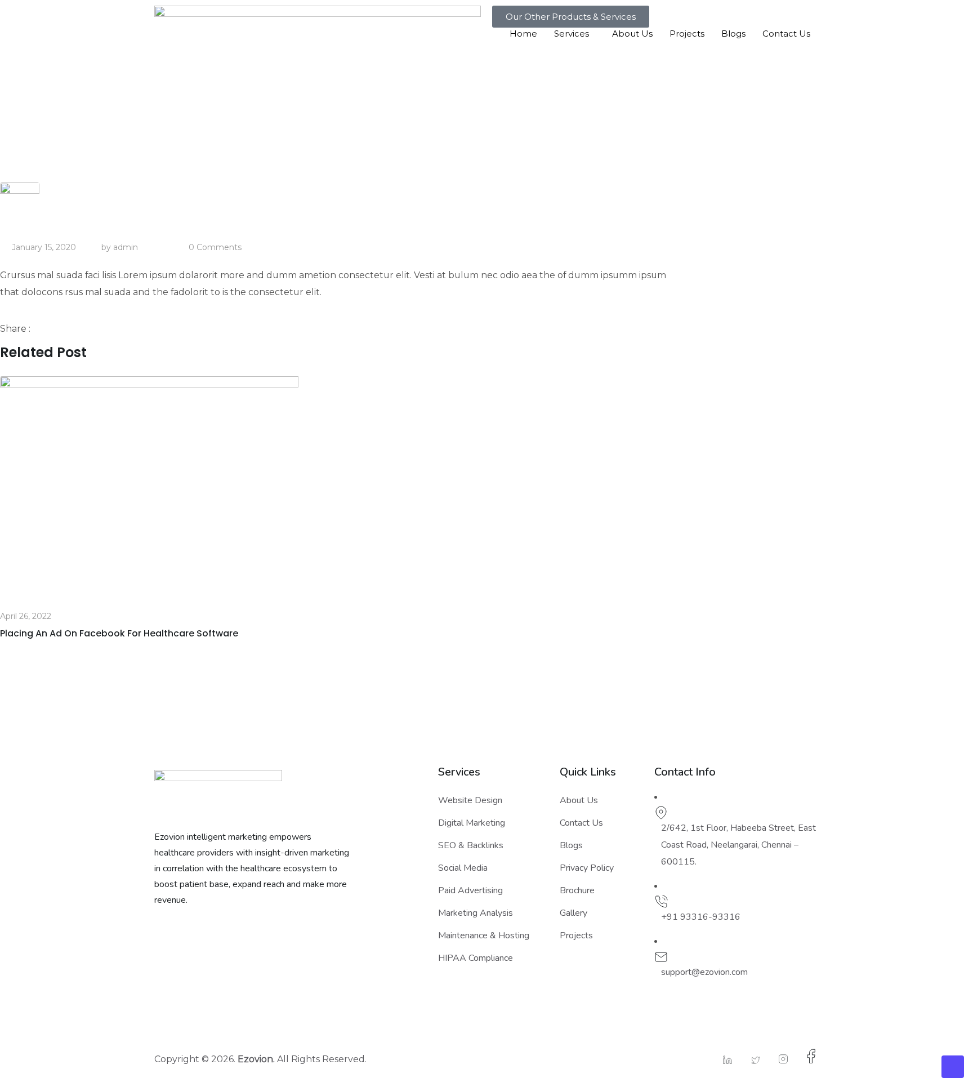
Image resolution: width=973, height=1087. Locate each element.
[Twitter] (750, 1060)
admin (125, 247)
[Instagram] (777, 1059)
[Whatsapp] (76, 328)
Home (523, 33)
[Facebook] (806, 1056)
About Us (632, 33)
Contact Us (786, 33)
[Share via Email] (90, 328)
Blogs (733, 33)
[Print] (101, 328)
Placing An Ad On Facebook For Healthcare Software (119, 633)
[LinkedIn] (722, 1059)
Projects (687, 33)
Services (571, 33)
